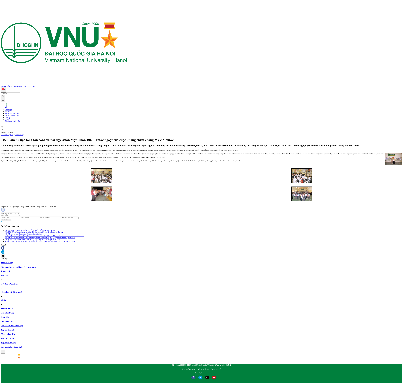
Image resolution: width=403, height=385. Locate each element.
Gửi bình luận (6, 220)
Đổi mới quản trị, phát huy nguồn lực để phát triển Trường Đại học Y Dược (30, 230)
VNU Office (13, 86)
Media (3, 300)
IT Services (25, 86)
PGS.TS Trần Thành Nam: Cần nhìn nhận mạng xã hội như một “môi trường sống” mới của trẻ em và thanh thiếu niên (44, 236)
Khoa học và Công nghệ (11, 292)
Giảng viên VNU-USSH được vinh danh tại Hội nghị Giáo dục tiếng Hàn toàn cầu (32, 239)
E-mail (19, 86)
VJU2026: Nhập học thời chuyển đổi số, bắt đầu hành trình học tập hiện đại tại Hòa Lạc (34, 232)
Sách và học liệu (8, 334)
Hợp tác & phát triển (12, 115)
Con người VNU (8, 321)
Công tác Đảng (7, 313)
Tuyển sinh (5, 271)
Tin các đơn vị (7, 308)
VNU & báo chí (7, 338)
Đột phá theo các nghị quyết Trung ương (18, 267)
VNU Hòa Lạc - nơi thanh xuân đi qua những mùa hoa (23, 234)
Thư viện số (5, 86)
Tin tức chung (19, 135)
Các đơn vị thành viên (12, 121)
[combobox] (3, 90)
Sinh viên (8, 117)
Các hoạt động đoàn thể (11, 347)
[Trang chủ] (64, 84)
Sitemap (32, 86)
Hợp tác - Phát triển (9, 284)
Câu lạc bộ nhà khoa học (12, 326)
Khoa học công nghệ (12, 113)
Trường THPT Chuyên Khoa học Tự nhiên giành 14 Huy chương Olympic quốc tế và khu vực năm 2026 (40, 241)
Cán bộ (7, 119)
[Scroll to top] (3, 352)
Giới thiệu (8, 110)
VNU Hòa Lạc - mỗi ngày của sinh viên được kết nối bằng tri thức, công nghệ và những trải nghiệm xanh (40, 238)
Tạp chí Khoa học (8, 330)
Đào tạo (7, 111)
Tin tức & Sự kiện (7, 135)
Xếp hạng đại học (8, 343)
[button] (201, 248)
